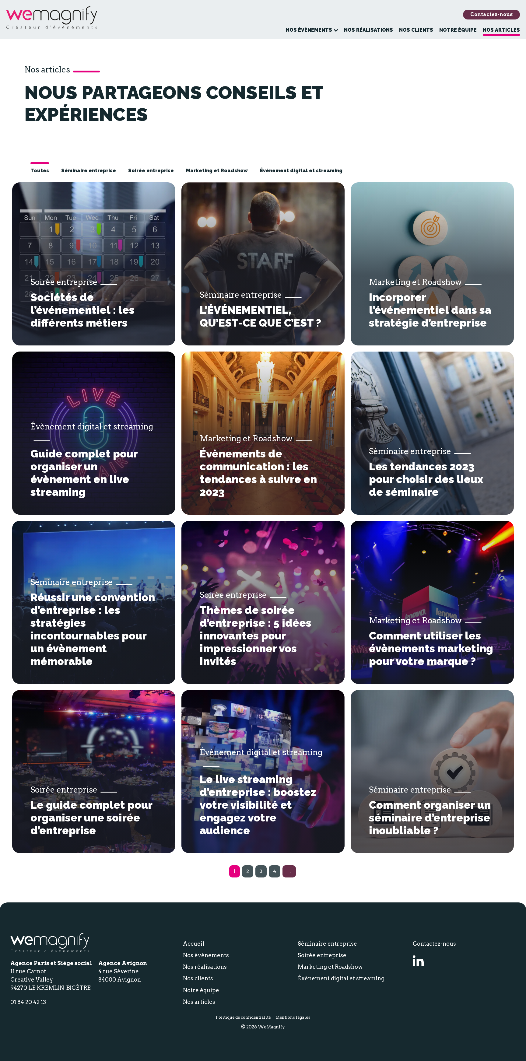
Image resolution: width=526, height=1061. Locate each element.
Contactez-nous (491, 14)
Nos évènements (309, 30)
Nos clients (416, 30)
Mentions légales (292, 1017)
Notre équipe (458, 30)
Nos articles (501, 30)
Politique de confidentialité (243, 1017)
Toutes (39, 170)
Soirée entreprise (151, 170)
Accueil (193, 943)
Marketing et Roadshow (217, 170)
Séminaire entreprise (88, 170)
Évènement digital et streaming (301, 170)
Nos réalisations (368, 30)
